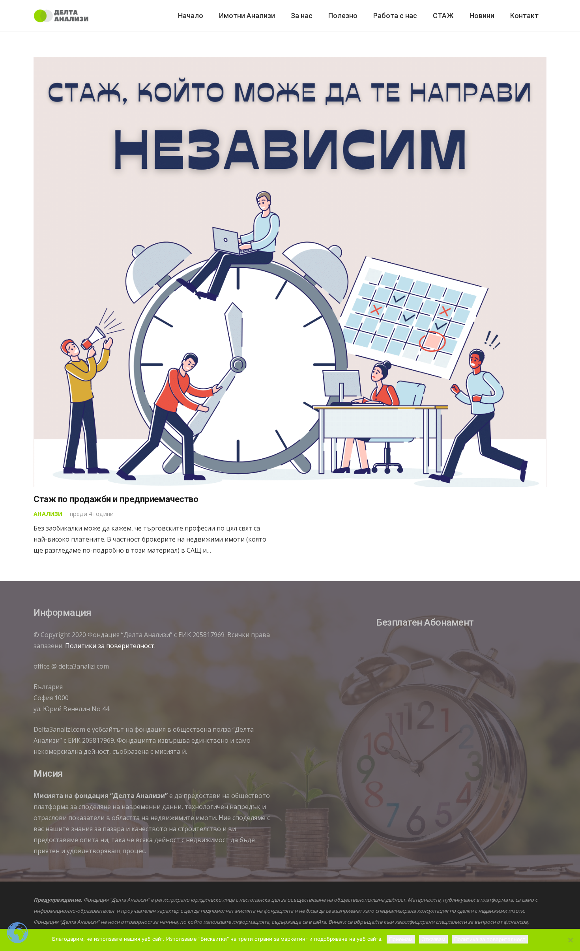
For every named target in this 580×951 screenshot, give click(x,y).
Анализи (48, 514)
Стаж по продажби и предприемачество (116, 499)
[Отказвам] (570, 940)
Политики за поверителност (109, 645)
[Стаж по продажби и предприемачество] (290, 272)
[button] (317, 16)
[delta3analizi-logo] (61, 16)
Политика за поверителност (490, 939)
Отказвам (433, 939)
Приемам (401, 939)
